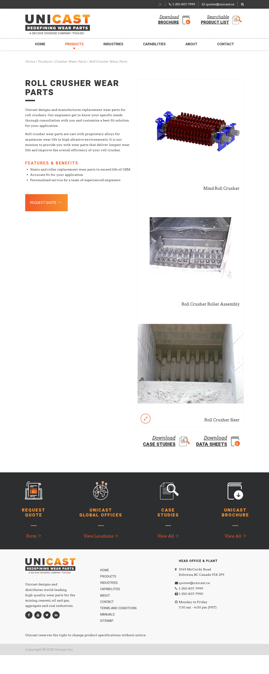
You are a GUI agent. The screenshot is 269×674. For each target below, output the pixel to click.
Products (74, 44)
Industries (113, 44)
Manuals (107, 614)
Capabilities (154, 44)
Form (31, 536)
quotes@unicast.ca (220, 4)
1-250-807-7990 (191, 594)
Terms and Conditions (118, 608)
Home (40, 44)
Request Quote (43, 202)
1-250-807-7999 (184, 4)
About (191, 44)
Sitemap (107, 620)
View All (166, 536)
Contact (225, 44)
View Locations (98, 536)
